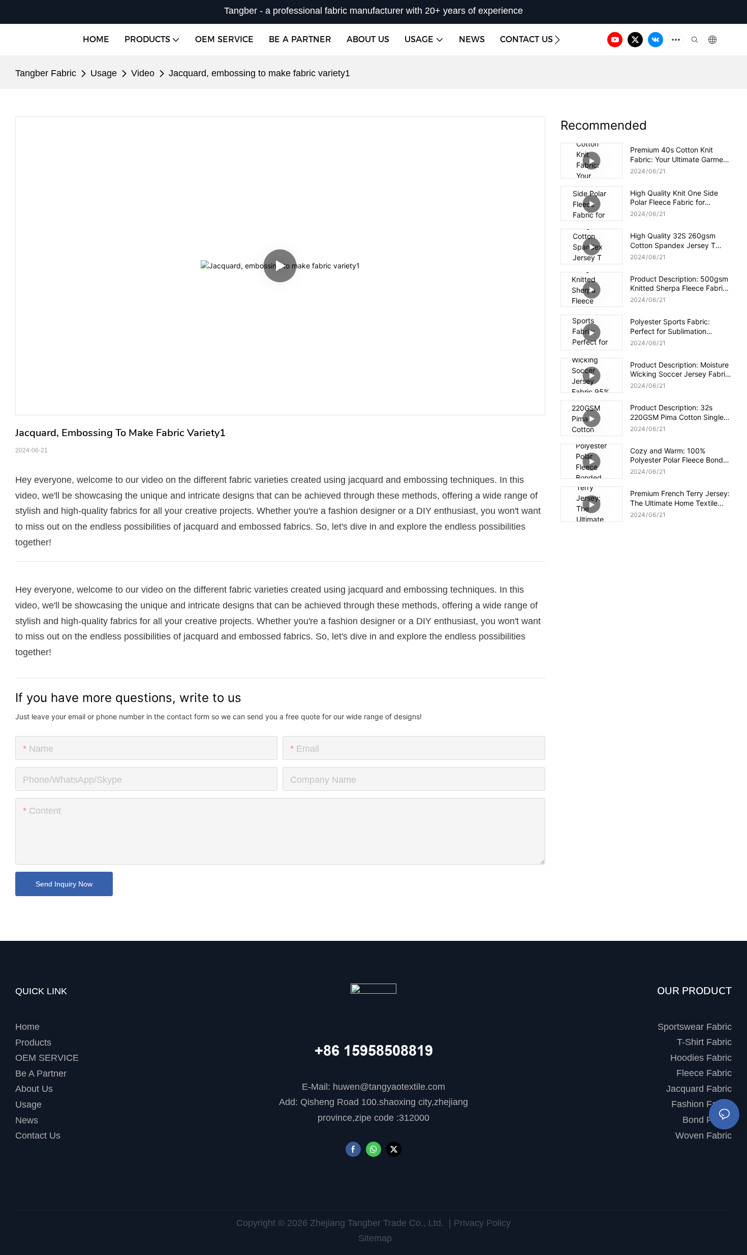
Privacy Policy (482, 1223)
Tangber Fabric (45, 73)
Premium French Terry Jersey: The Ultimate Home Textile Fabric (680, 498)
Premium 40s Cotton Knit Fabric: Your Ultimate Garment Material (680, 154)
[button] (557, 39)
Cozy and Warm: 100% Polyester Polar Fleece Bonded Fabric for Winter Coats (681, 455)
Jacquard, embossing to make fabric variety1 (259, 73)
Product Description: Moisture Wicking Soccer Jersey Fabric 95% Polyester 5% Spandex (679, 369)
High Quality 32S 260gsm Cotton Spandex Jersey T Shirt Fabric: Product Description (672, 240)
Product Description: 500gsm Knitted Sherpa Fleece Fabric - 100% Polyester (681, 283)
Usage (103, 73)
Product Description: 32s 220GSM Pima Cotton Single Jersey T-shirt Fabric (677, 412)
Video (142, 73)
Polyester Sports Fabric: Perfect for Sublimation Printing (670, 326)
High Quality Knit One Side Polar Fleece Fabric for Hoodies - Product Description (680, 198)
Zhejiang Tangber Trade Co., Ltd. (377, 1223)
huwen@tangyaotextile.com (389, 1087)
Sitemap (374, 1238)
